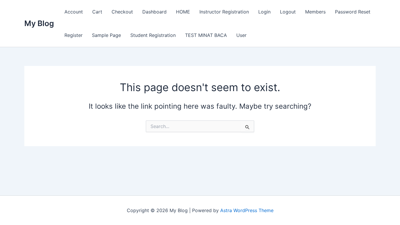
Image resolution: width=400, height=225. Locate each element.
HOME (183, 12)
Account (73, 12)
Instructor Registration (224, 12)
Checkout (122, 12)
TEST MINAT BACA (206, 35)
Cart (97, 12)
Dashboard (154, 12)
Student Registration (153, 35)
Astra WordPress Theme (246, 210)
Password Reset (352, 12)
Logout (288, 12)
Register (73, 35)
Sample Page (106, 35)
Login (264, 12)
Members (315, 12)
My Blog (39, 23)
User (241, 35)
